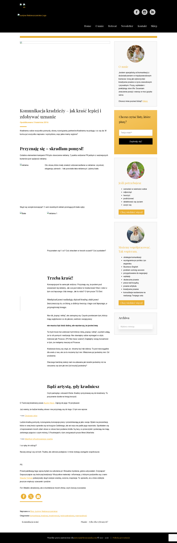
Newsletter (127, 26)
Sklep (154, 26)
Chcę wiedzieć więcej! (131, 212)
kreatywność (54, 516)
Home (87, 26)
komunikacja (35, 516)
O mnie (99, 26)
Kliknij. (145, 101)
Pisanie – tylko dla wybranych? (94, 522)
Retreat (112, 26)
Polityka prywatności (121, 537)
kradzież (44, 516)
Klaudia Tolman (26, 478)
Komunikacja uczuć (30, 522)
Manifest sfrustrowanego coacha (39, 439)
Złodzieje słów (31, 416)
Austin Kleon (49, 403)
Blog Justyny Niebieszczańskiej (43, 511)
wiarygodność (81, 516)
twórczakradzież (67, 516)
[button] (23, 496)
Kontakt (142, 26)
